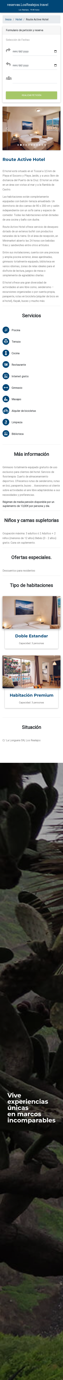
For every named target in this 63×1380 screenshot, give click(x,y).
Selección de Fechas (18, 39)
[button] (7, 128)
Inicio (8, 19)
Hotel (18, 19)
